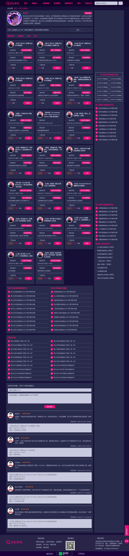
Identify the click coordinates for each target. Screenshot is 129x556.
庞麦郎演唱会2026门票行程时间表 (64, 292)
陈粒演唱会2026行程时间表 (107, 236)
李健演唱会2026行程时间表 (107, 136)
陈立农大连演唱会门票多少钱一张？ (20, 361)
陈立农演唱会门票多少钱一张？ (20, 341)
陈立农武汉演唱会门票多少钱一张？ (63, 341)
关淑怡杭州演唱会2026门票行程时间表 (66, 321)
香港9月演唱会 (55, 155)
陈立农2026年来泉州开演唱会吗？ (63, 377)
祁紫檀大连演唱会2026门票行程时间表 (66, 317)
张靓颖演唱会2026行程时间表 (108, 218)
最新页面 (53, 544)
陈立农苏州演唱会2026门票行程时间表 (23, 313)
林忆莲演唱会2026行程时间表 (108, 232)
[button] (64, 554)
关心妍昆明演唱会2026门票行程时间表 (66, 296)
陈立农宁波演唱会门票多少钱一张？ (20, 365)
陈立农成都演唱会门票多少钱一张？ (21, 357)
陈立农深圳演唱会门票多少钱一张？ (63, 345)
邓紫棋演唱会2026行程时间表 (108, 211)
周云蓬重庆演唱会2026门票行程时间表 (66, 304)
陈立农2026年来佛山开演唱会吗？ (63, 373)
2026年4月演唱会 (115, 83)
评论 (35, 36)
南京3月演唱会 (26, 85)
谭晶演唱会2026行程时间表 (107, 222)
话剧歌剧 (46, 3)
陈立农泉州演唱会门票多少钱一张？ (21, 353)
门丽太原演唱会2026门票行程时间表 (65, 309)
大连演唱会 (86, 57)
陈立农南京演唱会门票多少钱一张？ (63, 357)
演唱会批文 (69, 3)
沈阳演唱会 (27, 233)
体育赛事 (57, 3)
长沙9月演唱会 (85, 190)
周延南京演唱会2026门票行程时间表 (65, 330)
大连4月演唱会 (85, 50)
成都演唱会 (56, 93)
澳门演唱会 (56, 57)
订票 (87, 103)
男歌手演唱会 (40, 542)
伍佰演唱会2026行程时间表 (107, 133)
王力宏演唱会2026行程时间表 (108, 115)
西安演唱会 (86, 163)
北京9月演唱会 (55, 225)
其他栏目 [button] (88, 3)
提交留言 (50, 407)
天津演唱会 (56, 198)
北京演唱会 (27, 57)
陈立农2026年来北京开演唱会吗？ (20, 369)
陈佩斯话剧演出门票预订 (105, 251)
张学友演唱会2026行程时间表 (108, 112)
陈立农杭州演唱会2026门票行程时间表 (23, 321)
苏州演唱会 (27, 163)
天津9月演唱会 (55, 190)
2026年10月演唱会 (116, 95)
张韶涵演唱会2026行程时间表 (108, 215)
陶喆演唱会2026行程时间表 (107, 126)
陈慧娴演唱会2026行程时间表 (108, 225)
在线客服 (39, 547)
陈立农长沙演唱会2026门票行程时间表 (23, 330)
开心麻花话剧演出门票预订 (105, 247)
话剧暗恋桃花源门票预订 (105, 257)
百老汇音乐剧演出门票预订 (105, 278)
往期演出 (21, 36)
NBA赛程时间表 (102, 268)
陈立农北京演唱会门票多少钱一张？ (21, 345)
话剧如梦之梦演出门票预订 (105, 275)
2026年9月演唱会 (102, 95)
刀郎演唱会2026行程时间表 (107, 129)
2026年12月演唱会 (116, 99)
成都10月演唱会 (26, 120)
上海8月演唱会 (26, 261)
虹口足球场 (70, 236)
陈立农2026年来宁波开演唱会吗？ (63, 369)
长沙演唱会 (86, 198)
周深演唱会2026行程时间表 (107, 119)
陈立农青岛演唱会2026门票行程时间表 (23, 300)
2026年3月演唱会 (102, 83)
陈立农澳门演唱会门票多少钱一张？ (63, 361)
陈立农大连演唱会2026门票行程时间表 (23, 325)
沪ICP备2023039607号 (111, 548)
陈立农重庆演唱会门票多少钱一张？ (63, 349)
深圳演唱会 (86, 93)
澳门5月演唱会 (55, 50)
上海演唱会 (86, 128)
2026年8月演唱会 (115, 91)
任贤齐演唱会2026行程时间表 (108, 140)
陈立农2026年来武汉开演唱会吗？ (63, 365)
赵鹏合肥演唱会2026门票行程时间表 (65, 300)
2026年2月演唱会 (115, 79)
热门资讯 (46, 544)
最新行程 (11, 36)
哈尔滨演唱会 (27, 198)
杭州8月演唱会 (55, 261)
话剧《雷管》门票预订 (104, 264)
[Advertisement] (109, 42)
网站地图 (46, 547)
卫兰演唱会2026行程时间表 (107, 229)
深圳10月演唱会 (85, 85)
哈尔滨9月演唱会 (25, 190)
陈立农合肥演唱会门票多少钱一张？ (63, 353)
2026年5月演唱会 (102, 87)
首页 (25, 3)
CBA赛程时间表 (102, 271)
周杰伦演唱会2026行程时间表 (108, 108)
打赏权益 (81, 554)
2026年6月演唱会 (115, 87)
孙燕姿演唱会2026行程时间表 (108, 208)
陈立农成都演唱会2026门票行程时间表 (23, 292)
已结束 (28, 68)
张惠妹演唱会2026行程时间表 (108, 239)
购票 (57, 173)
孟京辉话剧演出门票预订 (105, 254)
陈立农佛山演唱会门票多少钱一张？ (21, 349)
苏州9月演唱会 (26, 155)
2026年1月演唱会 (102, 79)
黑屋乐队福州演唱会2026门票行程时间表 (67, 313)
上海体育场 (70, 130)
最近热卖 (49, 554)
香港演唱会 (56, 163)
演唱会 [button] (34, 3)
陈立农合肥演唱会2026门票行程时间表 (23, 304)
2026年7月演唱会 (102, 91)
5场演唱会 (88, 13)
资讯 (79, 3)
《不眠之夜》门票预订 (104, 261)
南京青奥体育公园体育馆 (16, 95)
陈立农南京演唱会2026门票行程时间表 (23, 296)
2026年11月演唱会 (102, 99)
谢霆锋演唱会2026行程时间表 (108, 122)
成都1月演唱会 (55, 85)
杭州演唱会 (56, 268)
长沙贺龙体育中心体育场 (74, 201)
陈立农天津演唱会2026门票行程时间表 (23, 317)
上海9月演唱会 (85, 120)
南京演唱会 (27, 93)
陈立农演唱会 (23, 8)
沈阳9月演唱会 (26, 225)
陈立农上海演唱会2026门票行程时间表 (23, 309)
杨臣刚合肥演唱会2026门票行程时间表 (66, 325)
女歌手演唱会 (50, 542)
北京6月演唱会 (26, 50)
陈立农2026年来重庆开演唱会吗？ (20, 377)
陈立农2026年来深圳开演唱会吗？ (20, 373)
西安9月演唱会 (85, 155)
